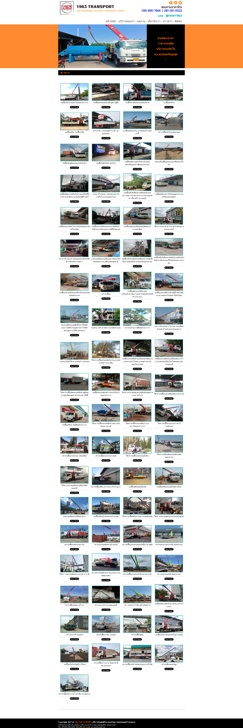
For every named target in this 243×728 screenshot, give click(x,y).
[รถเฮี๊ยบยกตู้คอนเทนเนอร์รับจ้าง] (74, 161)
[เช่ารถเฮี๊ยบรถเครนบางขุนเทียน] (74, 453)
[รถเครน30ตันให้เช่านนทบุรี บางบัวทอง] (74, 359)
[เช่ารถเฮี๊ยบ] (106, 291)
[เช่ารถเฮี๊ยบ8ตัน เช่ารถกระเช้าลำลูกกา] (106, 484)
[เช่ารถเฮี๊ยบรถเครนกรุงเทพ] (106, 453)
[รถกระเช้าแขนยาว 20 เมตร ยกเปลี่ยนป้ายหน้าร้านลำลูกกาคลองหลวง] (169, 324)
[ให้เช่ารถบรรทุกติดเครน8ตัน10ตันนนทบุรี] (74, 483)
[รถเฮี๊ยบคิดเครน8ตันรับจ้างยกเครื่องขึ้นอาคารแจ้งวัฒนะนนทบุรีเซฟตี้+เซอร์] (74, 192)
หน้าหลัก (111, 21)
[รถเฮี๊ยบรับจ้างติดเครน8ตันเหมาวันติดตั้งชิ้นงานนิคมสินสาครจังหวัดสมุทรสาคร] (137, 256)
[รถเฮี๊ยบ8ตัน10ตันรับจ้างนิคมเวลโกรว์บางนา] (169, 601)
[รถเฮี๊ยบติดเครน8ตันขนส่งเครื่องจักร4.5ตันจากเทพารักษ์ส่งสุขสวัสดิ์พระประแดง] (137, 289)
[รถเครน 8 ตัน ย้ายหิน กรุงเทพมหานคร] (106, 325)
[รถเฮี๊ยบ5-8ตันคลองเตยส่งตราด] (137, 100)
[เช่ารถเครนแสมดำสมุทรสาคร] (169, 572)
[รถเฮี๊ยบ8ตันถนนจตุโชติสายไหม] (169, 484)
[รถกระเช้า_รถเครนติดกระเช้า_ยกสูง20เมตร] (106, 128)
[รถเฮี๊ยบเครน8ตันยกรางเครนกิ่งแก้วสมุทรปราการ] (106, 390)
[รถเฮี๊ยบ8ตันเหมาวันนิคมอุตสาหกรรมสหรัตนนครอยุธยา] (169, 192)
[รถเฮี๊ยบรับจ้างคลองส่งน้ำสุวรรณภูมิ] (169, 632)
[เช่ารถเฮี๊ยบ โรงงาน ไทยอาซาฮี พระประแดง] (106, 660)
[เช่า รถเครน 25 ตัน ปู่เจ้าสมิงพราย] (137, 603)
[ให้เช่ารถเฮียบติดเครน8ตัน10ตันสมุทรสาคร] (169, 452)
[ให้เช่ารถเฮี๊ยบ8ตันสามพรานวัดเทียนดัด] (137, 514)
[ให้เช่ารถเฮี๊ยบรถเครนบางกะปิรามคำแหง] (169, 421)
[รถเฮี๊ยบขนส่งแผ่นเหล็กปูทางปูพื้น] (106, 100)
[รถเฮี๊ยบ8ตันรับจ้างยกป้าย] (106, 161)
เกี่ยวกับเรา (154, 21)
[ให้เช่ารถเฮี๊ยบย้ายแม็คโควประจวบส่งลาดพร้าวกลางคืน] (106, 358)
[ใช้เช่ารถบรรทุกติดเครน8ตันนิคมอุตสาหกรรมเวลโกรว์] (137, 390)
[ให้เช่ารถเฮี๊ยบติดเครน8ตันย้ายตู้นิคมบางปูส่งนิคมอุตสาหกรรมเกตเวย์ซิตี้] (74, 390)
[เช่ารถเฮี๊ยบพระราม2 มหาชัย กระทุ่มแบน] (74, 691)
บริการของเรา (126, 21)
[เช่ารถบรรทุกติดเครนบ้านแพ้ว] (106, 542)
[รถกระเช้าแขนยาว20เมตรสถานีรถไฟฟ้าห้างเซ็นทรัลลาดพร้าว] (74, 256)
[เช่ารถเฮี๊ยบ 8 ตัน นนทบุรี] (106, 632)
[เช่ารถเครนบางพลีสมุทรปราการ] (137, 325)
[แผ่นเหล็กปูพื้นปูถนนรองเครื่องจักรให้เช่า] (169, 159)
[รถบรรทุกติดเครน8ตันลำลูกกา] (74, 514)
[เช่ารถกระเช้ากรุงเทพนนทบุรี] (106, 603)
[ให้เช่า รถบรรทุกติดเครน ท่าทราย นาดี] (74, 572)
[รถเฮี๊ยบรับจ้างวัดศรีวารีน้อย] (74, 662)
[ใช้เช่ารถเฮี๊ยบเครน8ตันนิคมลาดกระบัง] (169, 391)
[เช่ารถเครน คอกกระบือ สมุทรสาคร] (169, 542)
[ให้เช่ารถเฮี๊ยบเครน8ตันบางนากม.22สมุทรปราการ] (137, 421)
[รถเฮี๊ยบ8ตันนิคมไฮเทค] (137, 484)
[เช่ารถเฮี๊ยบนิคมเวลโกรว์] (74, 603)
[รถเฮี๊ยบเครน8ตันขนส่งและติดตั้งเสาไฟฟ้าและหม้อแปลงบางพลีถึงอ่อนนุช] (106, 224)
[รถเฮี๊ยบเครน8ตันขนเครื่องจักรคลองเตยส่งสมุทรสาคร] (74, 290)
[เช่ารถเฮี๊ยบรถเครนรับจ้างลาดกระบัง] (137, 572)
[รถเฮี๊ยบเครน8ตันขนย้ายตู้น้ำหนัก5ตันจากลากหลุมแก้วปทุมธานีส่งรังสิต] (169, 290)
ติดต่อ (178, 21)
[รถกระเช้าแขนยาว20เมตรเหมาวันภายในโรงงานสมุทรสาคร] (106, 192)
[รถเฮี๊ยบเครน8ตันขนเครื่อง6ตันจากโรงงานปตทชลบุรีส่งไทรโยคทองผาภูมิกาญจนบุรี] (169, 356)
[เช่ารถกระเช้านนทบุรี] (74, 632)
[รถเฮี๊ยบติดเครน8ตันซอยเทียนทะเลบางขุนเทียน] (137, 224)
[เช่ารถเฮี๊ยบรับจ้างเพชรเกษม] (169, 130)
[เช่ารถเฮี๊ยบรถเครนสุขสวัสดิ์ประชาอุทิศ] (137, 542)
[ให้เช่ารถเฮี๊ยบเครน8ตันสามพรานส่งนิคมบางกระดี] (106, 421)
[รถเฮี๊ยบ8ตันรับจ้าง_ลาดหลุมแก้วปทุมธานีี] (137, 128)
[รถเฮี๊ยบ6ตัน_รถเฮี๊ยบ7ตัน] (74, 130)
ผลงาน (141, 21)
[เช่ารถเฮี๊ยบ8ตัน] (137, 632)
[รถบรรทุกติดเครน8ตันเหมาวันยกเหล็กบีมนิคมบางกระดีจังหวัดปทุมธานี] (106, 256)
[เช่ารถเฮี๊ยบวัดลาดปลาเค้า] (74, 542)
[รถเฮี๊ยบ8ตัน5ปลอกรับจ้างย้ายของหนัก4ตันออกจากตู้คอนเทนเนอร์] (137, 159)
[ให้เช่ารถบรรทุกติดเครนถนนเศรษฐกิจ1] (169, 514)
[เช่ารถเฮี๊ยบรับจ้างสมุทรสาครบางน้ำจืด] (137, 662)
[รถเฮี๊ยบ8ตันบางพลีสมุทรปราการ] (74, 422)
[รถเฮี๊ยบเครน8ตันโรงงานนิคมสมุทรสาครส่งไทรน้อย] (74, 224)
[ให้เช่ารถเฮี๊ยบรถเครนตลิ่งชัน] (137, 453)
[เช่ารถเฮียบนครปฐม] (169, 662)
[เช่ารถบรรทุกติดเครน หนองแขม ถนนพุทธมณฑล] (106, 570)
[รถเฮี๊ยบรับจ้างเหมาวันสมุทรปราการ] (74, 100)
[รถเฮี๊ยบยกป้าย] (169, 100)
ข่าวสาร (167, 21)
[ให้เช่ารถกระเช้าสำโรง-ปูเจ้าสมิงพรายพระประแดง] (169, 224)
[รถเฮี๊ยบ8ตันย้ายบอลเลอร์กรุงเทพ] (106, 514)
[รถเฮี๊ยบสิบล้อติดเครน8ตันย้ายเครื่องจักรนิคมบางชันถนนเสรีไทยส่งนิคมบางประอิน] (169, 255)
